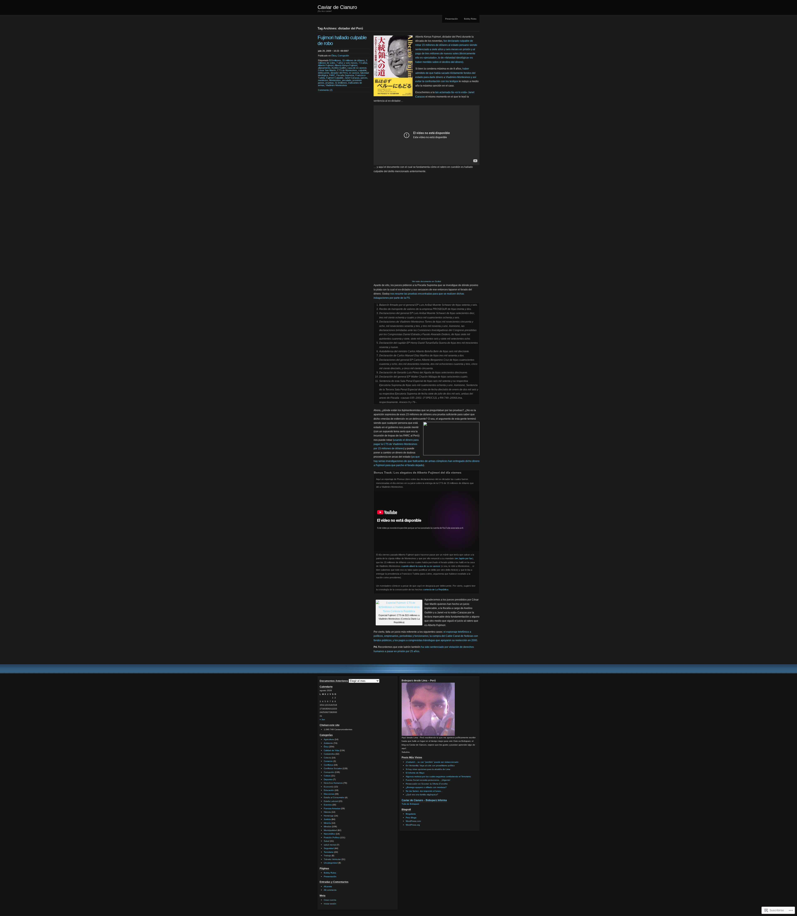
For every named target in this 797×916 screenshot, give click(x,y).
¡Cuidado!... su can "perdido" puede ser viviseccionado (432, 762)
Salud (326, 841)
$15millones (335, 60)
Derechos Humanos (333, 783)
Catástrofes (329, 754)
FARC (332, 75)
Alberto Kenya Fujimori (346, 65)
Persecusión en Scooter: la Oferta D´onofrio (427, 784)
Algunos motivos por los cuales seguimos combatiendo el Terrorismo (438, 776)
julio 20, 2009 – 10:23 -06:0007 (333, 51)
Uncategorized (331, 863)
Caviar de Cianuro (337, 7)
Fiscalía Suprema (345, 75)
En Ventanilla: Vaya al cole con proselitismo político (430, 765)
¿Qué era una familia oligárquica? (422, 794)
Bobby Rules (470, 19)
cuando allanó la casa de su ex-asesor (421, 566)
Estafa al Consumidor (334, 797)
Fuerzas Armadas (332, 808)
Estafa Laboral (331, 801)
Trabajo (327, 855)
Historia (327, 812)
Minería (327, 823)
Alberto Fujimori (326, 65)
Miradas (327, 826)
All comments (330, 890)
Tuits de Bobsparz (410, 804)
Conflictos (328, 765)
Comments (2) (325, 90)
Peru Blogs (411, 817)
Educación (329, 790)
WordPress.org (413, 825)
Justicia (327, 819)
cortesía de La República (435, 589)
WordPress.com (413, 821)
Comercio (328, 761)
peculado (346, 80)
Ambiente (328, 743)
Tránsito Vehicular (332, 859)
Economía (329, 787)
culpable (362, 70)
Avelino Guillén (338, 68)
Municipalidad (330, 830)
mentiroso (323, 80)
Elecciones (329, 794)
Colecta (327, 757)
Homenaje (329, 816)
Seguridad (329, 848)
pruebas (329, 83)
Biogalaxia (411, 814)
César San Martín (327, 70)
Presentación (451, 19)
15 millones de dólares (353, 60)
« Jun (322, 719)
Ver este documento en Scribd (426, 281)
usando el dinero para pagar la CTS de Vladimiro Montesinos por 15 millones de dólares (396, 444)
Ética (333, 55)
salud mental (330, 845)
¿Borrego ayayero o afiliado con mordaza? (426, 787)
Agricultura (329, 739)
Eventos (328, 805)
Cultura (327, 776)
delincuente (323, 73)
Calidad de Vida (331, 750)
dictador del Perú (339, 73)
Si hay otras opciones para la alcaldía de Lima (428, 769)
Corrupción (343, 55)
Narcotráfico (329, 834)
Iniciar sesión (330, 904)
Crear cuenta (330, 900)
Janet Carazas (352, 78)
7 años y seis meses (346, 63)
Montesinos (335, 80)
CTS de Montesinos (347, 70)
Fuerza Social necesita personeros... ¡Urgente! (428, 780)
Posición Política (332, 837)
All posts (328, 886)
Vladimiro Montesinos (336, 85)
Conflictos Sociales (333, 768)
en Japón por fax (463, 558)
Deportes (328, 779)
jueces (364, 78)
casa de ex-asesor (356, 68)
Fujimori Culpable (334, 78)
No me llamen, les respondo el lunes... (424, 791)
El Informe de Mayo (415, 773)
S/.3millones (341, 83)
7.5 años (363, 63)
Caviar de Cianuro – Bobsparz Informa (424, 800)
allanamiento (324, 68)
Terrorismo (329, 852)
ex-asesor (354, 73)
